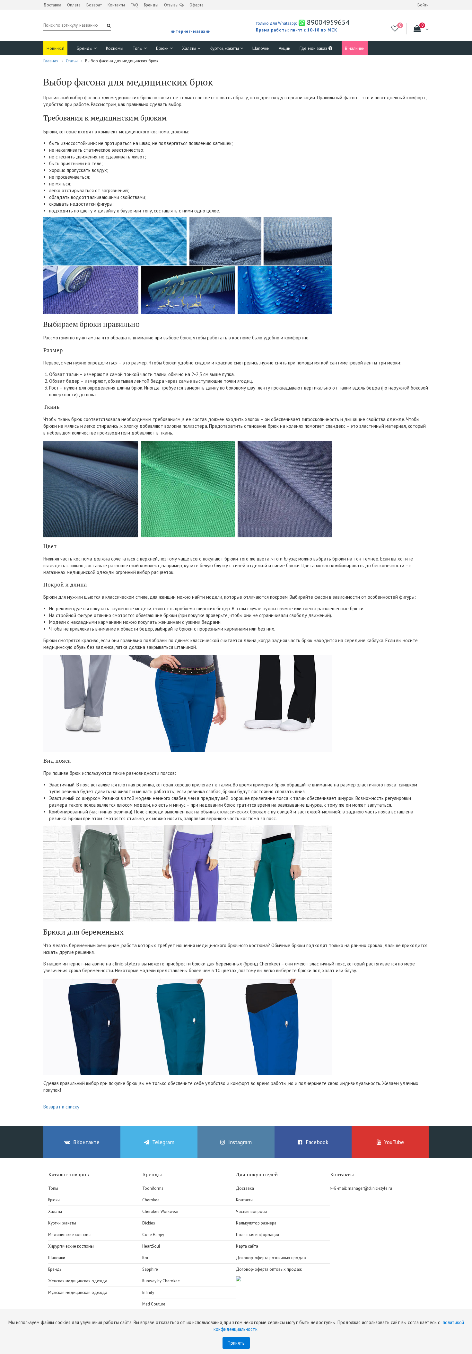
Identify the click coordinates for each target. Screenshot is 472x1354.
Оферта (196, 5)
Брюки (163, 48)
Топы (138, 48)
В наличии (354, 48)
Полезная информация (257, 1234)
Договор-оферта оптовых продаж (269, 1269)
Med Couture (153, 1304)
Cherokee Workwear (160, 1211)
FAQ (134, 5)
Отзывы (171, 5)
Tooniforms (152, 1188)
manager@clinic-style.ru (370, 1188)
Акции (284, 48)
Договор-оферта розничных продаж (271, 1257)
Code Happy (153, 1234)
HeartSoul (151, 1246)
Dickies (148, 1223)
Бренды (151, 5)
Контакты (116, 5)
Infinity (148, 1292)
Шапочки (260, 48)
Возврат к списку (61, 1107)
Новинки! (55, 48)
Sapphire (150, 1269)
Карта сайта (247, 1246)
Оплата (74, 5)
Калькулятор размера (256, 1223)
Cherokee (151, 1200)
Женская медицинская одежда (77, 1281)
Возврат (94, 5)
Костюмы (114, 48)
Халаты (189, 48)
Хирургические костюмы (71, 1246)
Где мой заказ (314, 48)
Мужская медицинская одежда (77, 1292)
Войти (423, 5)
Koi (145, 1257)
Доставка (52, 5)
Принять (236, 1343)
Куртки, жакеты (225, 48)
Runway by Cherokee (161, 1281)
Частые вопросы (251, 1211)
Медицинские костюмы (70, 1234)
